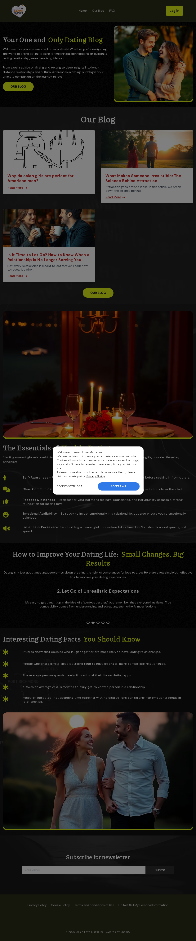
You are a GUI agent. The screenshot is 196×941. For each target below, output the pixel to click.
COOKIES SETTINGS (68, 486)
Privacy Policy (95, 476)
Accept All (119, 486)
